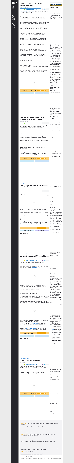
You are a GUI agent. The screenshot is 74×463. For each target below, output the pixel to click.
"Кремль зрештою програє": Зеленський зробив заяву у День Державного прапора (54, 268)
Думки (13, 26)
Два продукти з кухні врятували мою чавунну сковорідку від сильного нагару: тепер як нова (56, 108)
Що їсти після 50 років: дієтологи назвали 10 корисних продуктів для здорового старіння (55, 45)
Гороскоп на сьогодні (27, 432)
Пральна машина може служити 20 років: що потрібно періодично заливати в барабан (55, 302)
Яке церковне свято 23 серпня (34, 435)
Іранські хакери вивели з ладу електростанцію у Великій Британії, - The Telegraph (55, 157)
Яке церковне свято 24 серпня (31, 434)
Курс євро (32, 426)
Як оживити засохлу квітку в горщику (50, 441)
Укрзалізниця (40, 426)
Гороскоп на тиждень (39, 432)
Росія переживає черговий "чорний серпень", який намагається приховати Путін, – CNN (55, 137)
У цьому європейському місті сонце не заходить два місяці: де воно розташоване (55, 327)
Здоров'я (13, 19)
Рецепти (22, 448)
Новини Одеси (51, 423)
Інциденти (13, 18)
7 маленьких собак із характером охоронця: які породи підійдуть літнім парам (55, 352)
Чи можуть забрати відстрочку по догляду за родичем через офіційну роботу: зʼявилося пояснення (55, 142)
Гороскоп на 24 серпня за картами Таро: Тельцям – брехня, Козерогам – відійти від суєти (55, 131)
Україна (13, 8)
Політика (13, 9)
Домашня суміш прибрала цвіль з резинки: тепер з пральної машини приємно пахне (56, 221)
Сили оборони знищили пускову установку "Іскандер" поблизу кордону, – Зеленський (55, 338)
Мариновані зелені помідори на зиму (48, 448)
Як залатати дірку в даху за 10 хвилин (41, 437)
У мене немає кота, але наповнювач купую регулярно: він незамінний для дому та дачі (55, 355)
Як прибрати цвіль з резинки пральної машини (27, 442)
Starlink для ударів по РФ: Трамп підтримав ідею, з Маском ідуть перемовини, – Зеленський (55, 330)
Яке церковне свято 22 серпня (25, 435)
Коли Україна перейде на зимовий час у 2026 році (42, 423)
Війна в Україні (23, 421)
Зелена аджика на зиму (43, 449)
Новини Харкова (23, 424)
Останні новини (54, 7)
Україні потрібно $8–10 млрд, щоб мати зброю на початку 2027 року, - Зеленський (55, 87)
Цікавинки (13, 21)
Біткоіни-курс (44, 426)
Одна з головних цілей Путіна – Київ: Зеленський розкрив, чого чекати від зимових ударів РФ (56, 321)
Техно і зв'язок (14, 15)
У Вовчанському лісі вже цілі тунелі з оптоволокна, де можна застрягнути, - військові (56, 48)
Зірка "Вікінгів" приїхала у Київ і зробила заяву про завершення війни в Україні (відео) (55, 201)
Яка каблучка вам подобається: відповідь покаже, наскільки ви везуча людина (55, 134)
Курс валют (36, 426)
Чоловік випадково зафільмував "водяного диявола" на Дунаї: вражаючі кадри (55, 289)
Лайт (13, 16)
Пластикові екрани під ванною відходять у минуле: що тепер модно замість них (55, 408)
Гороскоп (22, 432)
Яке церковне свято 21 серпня (40, 434)
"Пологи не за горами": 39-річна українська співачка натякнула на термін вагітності (55, 284)
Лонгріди (13, 27)
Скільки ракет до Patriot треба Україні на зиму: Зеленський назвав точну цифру (55, 335)
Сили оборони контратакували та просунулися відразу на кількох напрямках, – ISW (56, 374)
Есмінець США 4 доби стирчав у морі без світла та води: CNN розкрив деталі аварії (56, 190)
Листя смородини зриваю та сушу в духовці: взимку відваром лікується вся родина (55, 193)
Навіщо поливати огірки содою (29, 451)
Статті (13, 24)
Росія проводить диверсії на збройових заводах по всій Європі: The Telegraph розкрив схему (55, 253)
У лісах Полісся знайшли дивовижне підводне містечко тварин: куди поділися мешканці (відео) (55, 262)
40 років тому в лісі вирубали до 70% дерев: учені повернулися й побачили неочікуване (56, 204)
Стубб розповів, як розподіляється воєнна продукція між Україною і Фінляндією (55, 85)
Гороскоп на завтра (33, 432)
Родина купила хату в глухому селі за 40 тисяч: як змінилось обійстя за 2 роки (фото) (55, 377)
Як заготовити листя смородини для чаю (38, 441)
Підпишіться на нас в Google (31, 9)
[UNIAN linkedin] (35, 454)
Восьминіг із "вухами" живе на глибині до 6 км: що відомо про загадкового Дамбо (56, 125)
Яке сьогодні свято (24, 434)
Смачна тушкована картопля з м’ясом (26, 449)
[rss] (42, 454)
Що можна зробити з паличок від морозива (39, 442)
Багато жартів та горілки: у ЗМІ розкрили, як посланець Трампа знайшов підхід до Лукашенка (55, 344)
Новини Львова (28, 423)
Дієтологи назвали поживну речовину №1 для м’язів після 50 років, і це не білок (55, 324)
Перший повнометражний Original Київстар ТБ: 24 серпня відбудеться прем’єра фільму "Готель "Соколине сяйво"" (56, 212)
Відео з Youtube (14, 23)
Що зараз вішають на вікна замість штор (38, 440)
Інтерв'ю (13, 25)
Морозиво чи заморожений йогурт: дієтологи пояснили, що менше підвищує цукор (55, 51)
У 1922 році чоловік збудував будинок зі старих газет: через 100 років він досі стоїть (56, 128)
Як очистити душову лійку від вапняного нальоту (53, 437)
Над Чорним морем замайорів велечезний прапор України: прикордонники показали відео (56, 318)
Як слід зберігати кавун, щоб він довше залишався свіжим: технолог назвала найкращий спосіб (56, 227)
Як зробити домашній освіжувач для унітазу (27, 441)
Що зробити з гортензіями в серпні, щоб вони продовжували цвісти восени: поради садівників (55, 67)
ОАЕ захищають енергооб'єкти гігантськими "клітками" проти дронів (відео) (55, 386)
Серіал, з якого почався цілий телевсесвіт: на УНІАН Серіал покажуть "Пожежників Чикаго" (55, 207)
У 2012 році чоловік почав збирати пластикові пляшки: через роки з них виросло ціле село (55, 59)
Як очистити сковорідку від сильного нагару (27, 440)
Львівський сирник (56, 448)
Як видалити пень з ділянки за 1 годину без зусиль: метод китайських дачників (55, 347)
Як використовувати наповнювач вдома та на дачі (52, 442)
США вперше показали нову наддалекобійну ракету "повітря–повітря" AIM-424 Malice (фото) (55, 273)
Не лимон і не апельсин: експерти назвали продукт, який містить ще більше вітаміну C (55, 77)
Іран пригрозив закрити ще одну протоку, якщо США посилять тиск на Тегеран (55, 265)
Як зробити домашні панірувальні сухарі (30, 437)
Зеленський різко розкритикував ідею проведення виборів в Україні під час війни (55, 292)
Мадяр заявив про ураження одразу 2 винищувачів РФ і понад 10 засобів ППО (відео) (56, 236)
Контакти (13, 30)
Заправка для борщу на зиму (36, 449)
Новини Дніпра (56, 423)
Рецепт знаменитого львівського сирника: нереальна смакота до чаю (33, 448)
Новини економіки (24, 426)
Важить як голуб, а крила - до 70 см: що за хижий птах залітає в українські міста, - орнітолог (55, 397)
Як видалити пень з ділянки (48, 440)
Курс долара (29, 426)
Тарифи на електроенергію (50, 426)
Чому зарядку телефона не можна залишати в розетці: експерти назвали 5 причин (55, 56)
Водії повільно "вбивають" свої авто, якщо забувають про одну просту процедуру (55, 154)
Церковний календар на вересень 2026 (50, 434)
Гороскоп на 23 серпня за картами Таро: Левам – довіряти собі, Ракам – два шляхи (55, 400)
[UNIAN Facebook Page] (32, 454)
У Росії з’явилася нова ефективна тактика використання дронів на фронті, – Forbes (55, 411)
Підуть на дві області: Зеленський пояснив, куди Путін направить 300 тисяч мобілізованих (55, 341)
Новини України (23, 423)
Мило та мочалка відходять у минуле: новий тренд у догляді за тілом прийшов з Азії (55, 70)
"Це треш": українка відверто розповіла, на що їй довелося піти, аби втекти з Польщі (55, 210)
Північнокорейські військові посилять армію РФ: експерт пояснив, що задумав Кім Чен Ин (56, 218)
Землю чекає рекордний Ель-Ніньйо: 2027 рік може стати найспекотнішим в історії (56, 279)
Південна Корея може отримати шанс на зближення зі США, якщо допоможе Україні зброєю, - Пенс (55, 64)
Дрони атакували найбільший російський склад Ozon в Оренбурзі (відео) (55, 389)
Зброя (13, 17)
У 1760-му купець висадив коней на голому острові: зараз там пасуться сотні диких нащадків (55, 230)
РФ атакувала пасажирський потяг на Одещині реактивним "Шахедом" (54, 276)
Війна (13, 7)
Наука (13, 14)
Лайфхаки (22, 437)
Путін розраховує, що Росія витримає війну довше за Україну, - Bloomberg (54, 233)
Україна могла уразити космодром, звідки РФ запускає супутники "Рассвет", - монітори (55, 113)
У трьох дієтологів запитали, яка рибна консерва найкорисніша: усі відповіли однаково (56, 147)
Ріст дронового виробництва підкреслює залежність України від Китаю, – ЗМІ (56, 215)
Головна (13, 6)
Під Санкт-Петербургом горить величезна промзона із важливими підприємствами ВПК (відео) (55, 403)
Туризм (13, 20)
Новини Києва (33, 423)
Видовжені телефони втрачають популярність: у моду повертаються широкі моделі (55, 224)
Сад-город (22, 451)
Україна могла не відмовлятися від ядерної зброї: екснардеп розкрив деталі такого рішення (55, 198)
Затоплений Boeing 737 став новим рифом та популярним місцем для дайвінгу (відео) (55, 187)
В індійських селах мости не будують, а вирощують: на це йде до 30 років (55, 394)
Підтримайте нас (55, 4)
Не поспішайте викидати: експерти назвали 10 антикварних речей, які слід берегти (55, 418)
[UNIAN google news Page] (37, 454)
